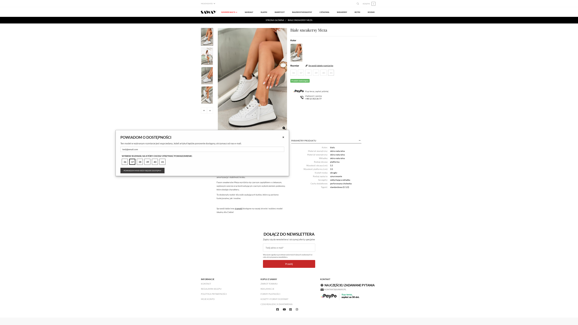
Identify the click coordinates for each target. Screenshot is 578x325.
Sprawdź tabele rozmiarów (320, 65)
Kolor (293, 40)
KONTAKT (206, 283)
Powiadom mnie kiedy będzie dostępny (142, 170)
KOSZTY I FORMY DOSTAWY (274, 299)
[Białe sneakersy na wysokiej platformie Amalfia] (252, 80)
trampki (238, 208)
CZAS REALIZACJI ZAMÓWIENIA (277, 304)
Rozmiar (294, 65)
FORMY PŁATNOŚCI (270, 294)
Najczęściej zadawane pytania (350, 285)
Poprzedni (204, 110)
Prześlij (289, 263)
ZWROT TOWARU (269, 283)
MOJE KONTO (208, 299)
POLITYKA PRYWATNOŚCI (214, 294)
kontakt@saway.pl (335, 289)
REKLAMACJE (267, 289)
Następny (210, 110)
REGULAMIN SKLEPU (211, 289)
